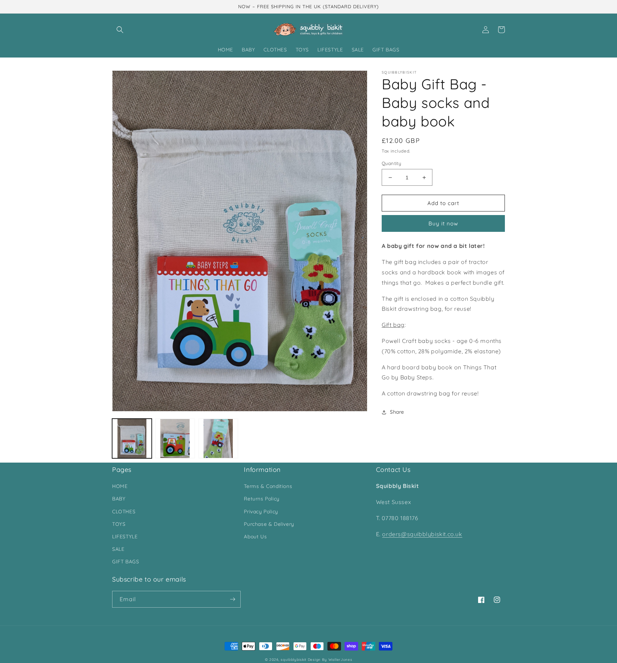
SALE (118, 549)
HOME (119, 486)
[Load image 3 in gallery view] (218, 438)
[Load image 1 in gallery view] (132, 438)
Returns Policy (261, 498)
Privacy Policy (261, 511)
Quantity (391, 163)
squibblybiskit (293, 659)
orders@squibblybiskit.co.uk (422, 534)
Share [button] (397, 412)
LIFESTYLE (124, 536)
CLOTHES (123, 511)
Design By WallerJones (330, 659)
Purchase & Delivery (269, 524)
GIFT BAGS (125, 561)
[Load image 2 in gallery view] (175, 438)
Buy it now (443, 223)
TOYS (118, 524)
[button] (120, 30)
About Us (255, 536)
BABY (118, 498)
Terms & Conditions (268, 486)
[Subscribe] (232, 599)
